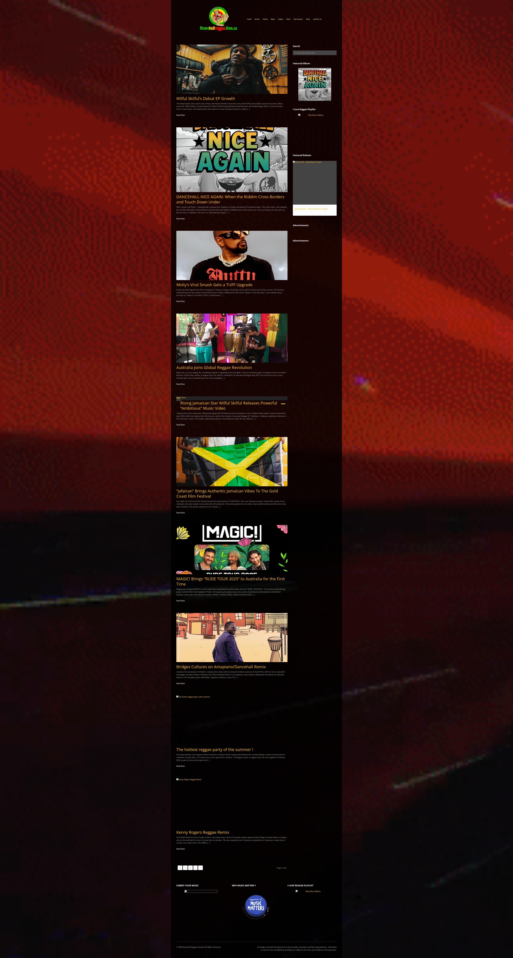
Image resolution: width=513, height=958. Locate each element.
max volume (181, 398)
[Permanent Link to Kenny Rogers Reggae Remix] (231, 803)
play (178, 398)
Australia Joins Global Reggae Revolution (214, 367)
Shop (308, 19)
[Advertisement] (313, 291)
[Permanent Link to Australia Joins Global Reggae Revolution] (231, 338)
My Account (298, 19)
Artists (257, 19)
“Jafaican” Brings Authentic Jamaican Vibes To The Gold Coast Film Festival (227, 493)
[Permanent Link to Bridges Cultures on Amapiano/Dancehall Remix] (231, 637)
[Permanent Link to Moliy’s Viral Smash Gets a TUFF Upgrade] (231, 255)
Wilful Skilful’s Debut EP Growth (205, 98)
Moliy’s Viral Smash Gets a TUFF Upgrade (214, 284)
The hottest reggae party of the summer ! (214, 749)
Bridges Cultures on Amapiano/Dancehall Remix (221, 666)
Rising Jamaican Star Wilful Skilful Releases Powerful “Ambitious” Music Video (228, 405)
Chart (288, 19)
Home (249, 19)
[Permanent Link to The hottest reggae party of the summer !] (231, 720)
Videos (280, 19)
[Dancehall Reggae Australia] (218, 20)
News (273, 19)
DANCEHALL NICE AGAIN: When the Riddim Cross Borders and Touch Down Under (230, 199)
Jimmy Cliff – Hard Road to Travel (311, 208)
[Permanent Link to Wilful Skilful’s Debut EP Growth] (231, 69)
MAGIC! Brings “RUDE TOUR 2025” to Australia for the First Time (230, 581)
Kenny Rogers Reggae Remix (202, 832)
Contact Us (317, 19)
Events (265, 19)
